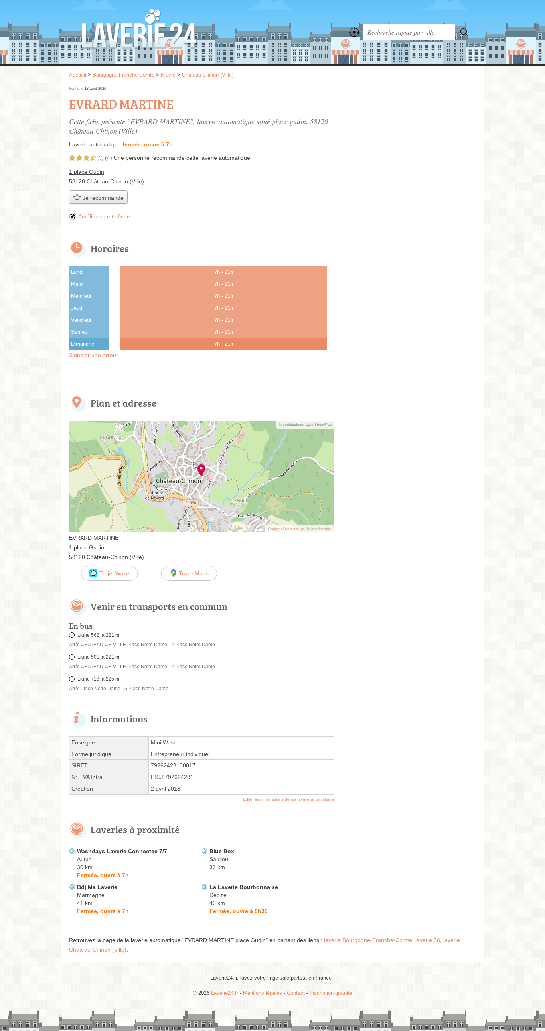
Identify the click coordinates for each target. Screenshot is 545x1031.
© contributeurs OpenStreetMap (305, 425)
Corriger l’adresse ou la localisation (300, 529)
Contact (296, 993)
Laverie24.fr (157, 32)
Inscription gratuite (331, 993)
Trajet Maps (194, 573)
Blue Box (221, 851)
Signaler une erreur (93, 355)
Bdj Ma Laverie (97, 887)
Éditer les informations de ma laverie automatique (288, 799)
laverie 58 (427, 940)
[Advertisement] (409, 140)
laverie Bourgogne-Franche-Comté (368, 940)
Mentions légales (262, 993)
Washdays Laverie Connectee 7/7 (122, 851)
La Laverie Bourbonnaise (243, 887)
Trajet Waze (114, 573)
